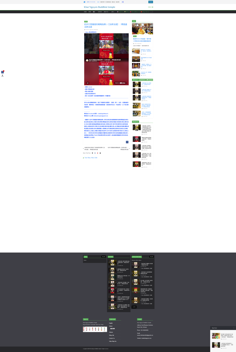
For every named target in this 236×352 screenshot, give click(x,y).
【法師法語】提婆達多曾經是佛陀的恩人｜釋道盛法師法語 (146, 97)
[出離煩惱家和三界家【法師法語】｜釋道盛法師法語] (137, 165)
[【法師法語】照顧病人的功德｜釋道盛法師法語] (137, 91)
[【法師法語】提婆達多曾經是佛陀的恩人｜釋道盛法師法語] (137, 97)
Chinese (111, 332)
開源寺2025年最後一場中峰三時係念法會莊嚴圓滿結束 (142, 40)
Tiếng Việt (111, 335)
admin (92, 29)
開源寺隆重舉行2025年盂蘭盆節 (106, 1)
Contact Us (112, 338)
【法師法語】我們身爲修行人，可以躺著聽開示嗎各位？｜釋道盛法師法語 (227, 345)
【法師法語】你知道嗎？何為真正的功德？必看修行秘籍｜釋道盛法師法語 (146, 147)
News (90, 11)
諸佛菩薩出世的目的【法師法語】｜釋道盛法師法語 (123, 270)
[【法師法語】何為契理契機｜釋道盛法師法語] (136, 274)
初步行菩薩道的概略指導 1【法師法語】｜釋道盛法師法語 (118, 148)
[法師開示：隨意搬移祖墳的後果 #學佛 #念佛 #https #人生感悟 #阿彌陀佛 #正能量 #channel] (112, 299)
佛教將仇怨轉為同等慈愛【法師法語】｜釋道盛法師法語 (146, 139)
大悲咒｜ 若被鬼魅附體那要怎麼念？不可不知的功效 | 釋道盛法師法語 (146, 113)
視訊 (94, 11)
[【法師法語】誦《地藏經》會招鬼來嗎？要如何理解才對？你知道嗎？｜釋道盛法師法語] (112, 307)
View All (103, 256)
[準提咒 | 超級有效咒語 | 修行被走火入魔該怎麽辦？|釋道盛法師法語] (137, 105)
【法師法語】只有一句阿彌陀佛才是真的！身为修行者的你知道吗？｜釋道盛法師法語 (146, 155)
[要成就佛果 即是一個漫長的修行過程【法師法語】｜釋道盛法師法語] (136, 292)
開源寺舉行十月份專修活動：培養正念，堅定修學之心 (146, 51)
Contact (100, 11)
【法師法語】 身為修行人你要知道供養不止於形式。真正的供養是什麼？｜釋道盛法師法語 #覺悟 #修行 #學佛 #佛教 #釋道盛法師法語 (146, 129)
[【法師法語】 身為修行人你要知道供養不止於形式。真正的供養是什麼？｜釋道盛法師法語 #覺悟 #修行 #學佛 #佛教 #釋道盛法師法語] (137, 130)
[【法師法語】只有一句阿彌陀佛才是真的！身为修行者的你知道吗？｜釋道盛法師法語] (137, 156)
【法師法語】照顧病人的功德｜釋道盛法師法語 (146, 90)
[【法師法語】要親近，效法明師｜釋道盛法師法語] (136, 301)
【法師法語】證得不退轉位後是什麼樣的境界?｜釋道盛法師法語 (123, 262)
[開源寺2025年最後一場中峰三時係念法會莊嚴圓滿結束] (142, 28)
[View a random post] (123, 2)
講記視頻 (86, 21)
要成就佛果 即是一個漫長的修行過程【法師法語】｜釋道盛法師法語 (147, 290)
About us (106, 11)
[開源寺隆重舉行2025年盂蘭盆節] (136, 59)
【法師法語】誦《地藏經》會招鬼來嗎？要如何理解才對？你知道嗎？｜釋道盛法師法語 (123, 306)
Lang (112, 11)
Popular (136, 79)
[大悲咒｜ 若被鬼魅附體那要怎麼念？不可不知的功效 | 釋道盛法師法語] (137, 113)
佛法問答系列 (92, 93)
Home (85, 11)
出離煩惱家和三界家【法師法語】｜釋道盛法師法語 (146, 164)
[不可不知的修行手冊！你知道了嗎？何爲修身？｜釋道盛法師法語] (112, 291)
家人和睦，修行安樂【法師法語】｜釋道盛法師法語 (147, 281)
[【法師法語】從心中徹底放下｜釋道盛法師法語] (137, 84)
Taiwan (110, 326)
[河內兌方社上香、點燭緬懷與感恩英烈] (136, 74)
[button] (95, 12)
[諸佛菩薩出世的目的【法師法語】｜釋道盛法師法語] (112, 271)
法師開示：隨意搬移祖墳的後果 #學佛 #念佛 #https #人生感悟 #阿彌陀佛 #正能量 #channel (123, 298)
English (111, 323)
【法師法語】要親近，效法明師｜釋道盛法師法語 (147, 299)
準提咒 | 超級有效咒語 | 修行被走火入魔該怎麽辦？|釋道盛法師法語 (146, 105)
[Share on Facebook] (127, 143)
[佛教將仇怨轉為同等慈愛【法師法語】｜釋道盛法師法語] (137, 140)
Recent (143, 79)
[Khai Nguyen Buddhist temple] (84, 2)
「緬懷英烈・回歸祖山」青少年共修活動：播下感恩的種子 (146, 65)
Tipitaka (150, 2)
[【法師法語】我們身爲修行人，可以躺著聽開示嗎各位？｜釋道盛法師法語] (216, 343)
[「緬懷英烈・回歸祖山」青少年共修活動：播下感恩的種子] (136, 66)
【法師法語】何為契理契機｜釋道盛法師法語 (147, 273)
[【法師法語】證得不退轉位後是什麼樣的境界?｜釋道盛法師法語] (112, 263)
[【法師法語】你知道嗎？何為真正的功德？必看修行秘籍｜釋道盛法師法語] (137, 147)
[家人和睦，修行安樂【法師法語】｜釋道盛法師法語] (136, 283)
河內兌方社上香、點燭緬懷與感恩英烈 (146, 73)
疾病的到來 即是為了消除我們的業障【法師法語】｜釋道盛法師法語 (95, 148)
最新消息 (135, 36)
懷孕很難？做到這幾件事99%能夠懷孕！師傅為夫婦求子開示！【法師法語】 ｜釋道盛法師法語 (227, 335)
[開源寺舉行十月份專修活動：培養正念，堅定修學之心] (136, 52)
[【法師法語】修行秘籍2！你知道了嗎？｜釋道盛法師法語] (112, 284)
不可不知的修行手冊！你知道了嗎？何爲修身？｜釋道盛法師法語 (123, 290)
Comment (150, 79)
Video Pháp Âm (112, 341)
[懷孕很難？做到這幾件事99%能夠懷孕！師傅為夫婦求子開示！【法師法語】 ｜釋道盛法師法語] (216, 334)
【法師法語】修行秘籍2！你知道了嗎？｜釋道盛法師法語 (123, 283)
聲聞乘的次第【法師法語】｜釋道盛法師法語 (123, 276)
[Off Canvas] (136, 2)
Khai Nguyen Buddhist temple (99, 7)
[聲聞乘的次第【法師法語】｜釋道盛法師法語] (112, 277)
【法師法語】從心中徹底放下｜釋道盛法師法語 (146, 84)
